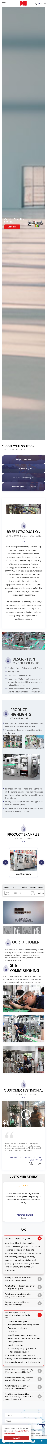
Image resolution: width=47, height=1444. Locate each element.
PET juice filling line (23, 459)
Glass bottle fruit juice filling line (23, 487)
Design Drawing (7, 893)
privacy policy (19, 1431)
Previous (5, 862)
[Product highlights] (12, 747)
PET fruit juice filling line (23, 468)
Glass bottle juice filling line (23, 478)
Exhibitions (43, 3)
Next (41, 862)
